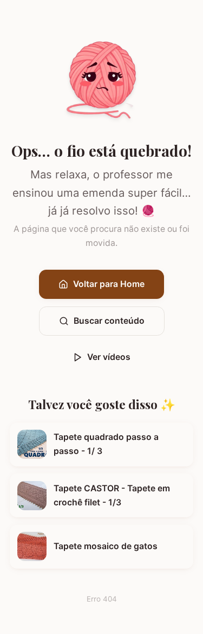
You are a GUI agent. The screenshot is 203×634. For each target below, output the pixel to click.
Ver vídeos (108, 357)
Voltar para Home (109, 284)
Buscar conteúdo (109, 321)
